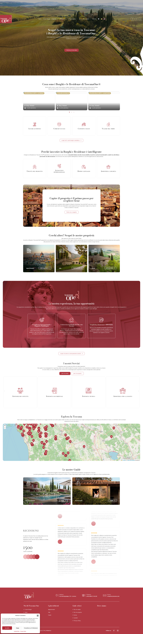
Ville (49, 612)
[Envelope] (140, 19)
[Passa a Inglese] (104, 19)
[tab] (64, 373)
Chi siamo (62, 19)
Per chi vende (77, 609)
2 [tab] (71, 112)
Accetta (7, 628)
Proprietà (54, 19)
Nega (17, 628)
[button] (37, 615)
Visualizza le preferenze (31, 628)
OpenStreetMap (131, 460)
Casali (49, 615)
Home (39, 19)
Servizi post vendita (84, 19)
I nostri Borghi (46, 19)
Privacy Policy (23, 631)
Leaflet (124, 460)
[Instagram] (136, 19)
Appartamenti (51, 609)
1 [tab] (69, 112)
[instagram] (117, 630)
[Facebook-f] (132, 19)
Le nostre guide (72, 19)
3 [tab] (73, 112)
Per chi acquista (78, 612)
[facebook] (114, 630)
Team (26, 612)
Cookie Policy (17, 631)
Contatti (94, 19)
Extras (75, 615)
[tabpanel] (39, 101)
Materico (48, 630)
